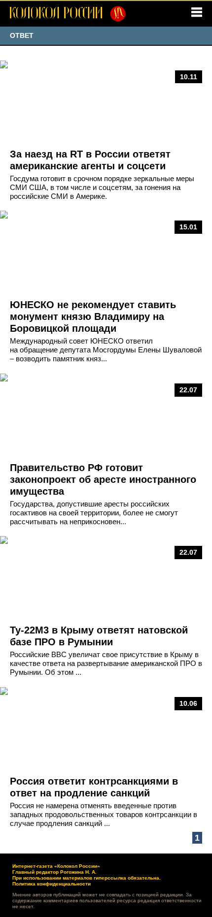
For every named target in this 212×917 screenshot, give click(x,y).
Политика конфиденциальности (51, 883)
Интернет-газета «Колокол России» (56, 866)
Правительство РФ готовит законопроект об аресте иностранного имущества (103, 479)
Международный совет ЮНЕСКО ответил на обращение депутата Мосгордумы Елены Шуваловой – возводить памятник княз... (106, 350)
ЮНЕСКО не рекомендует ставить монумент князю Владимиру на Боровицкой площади (93, 316)
